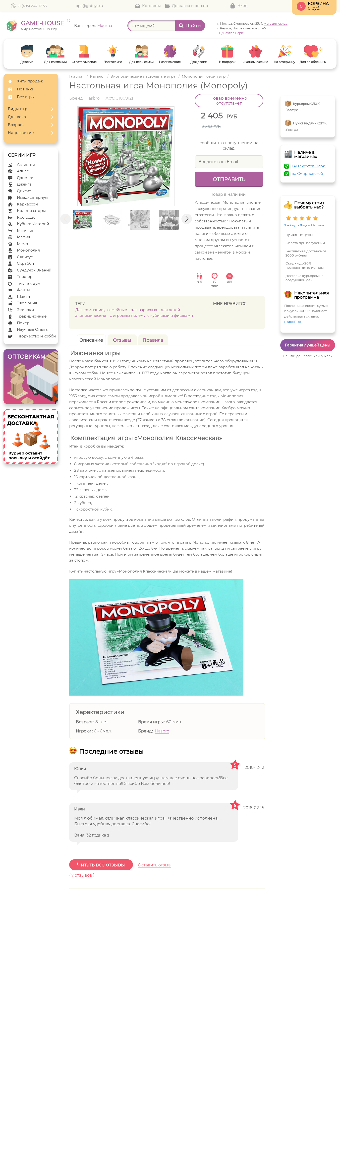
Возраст (16, 125)
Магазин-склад (275, 23)
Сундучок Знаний (34, 270)
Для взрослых (144, 309)
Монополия (28, 250)
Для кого (17, 117)
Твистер (24, 276)
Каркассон (27, 204)
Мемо (22, 243)
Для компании (89, 309)
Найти (193, 26)
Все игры (26, 96)
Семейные (117, 309)
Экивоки (25, 309)
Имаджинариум (32, 197)
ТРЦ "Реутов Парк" (309, 166)
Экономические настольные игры (143, 76)
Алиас (23, 171)
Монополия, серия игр (204, 76)
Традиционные (32, 316)
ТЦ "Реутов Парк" (230, 33)
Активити (26, 164)
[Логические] (112, 51)
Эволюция (27, 303)
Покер (23, 323)
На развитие (21, 132)
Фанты (23, 289)
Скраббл (25, 263)
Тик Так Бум (28, 283)
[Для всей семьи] (141, 51)
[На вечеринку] (284, 51)
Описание (91, 340)
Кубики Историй (33, 223)
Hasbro (162, 731)
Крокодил (27, 217)
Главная (77, 76)
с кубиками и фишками (170, 315)
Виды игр (18, 109)
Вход (242, 5)
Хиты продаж (30, 81)
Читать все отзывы (101, 865)
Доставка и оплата (190, 5)
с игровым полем (127, 315)
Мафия (23, 237)
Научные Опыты (33, 329)
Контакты (151, 5)
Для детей (170, 309)
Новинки (25, 89)
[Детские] (26, 51)
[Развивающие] (170, 51)
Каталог (97, 76)
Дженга (24, 184)
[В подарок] (227, 51)
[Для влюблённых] (313, 51)
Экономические (90, 315)
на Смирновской (307, 173)
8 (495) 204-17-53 (32, 6)
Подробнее (292, 322)
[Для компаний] (55, 51)
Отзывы (122, 340)
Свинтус (25, 257)
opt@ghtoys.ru (89, 5)
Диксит (24, 191)
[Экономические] (255, 51)
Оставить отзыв (154, 865)
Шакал (23, 296)
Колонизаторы (31, 210)
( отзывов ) (81, 875)
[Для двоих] (198, 51)
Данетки (25, 177)
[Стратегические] (84, 51)
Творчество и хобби (36, 336)
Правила (153, 340)
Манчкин (26, 230)
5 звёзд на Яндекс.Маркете (304, 225)
